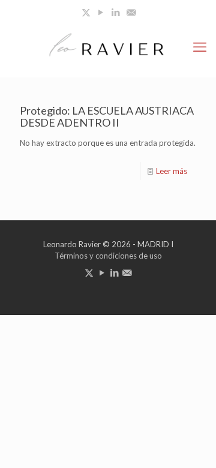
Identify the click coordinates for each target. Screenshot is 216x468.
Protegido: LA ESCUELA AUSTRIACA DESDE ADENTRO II (107, 116)
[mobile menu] (200, 47)
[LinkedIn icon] (116, 12)
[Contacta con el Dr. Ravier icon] (131, 12)
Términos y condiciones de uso (108, 255)
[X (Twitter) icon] (86, 12)
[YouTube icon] (101, 12)
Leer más (171, 171)
